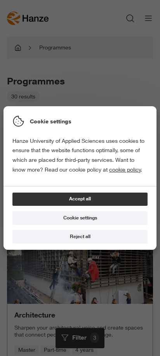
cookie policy (125, 170)
